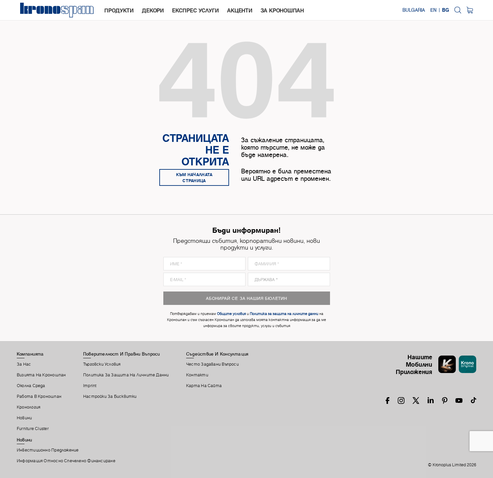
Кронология (28, 407)
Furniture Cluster (33, 428)
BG (445, 10)
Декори (153, 10)
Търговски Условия (102, 364)
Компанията (30, 354)
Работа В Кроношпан (39, 396)
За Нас (24, 364)
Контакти (197, 375)
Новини (24, 418)
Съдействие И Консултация (217, 354)
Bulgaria (413, 10)
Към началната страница (194, 177)
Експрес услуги (195, 10)
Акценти (239, 10)
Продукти (118, 10)
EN (433, 10)
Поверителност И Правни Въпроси (121, 354)
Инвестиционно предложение (48, 450)
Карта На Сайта (204, 385)
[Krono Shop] (470, 10)
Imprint (90, 385)
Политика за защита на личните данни (126, 375)
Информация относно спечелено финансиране (66, 461)
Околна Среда (31, 385)
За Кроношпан (282, 10)
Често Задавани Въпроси (212, 364)
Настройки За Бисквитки (110, 396)
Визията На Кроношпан (41, 375)
